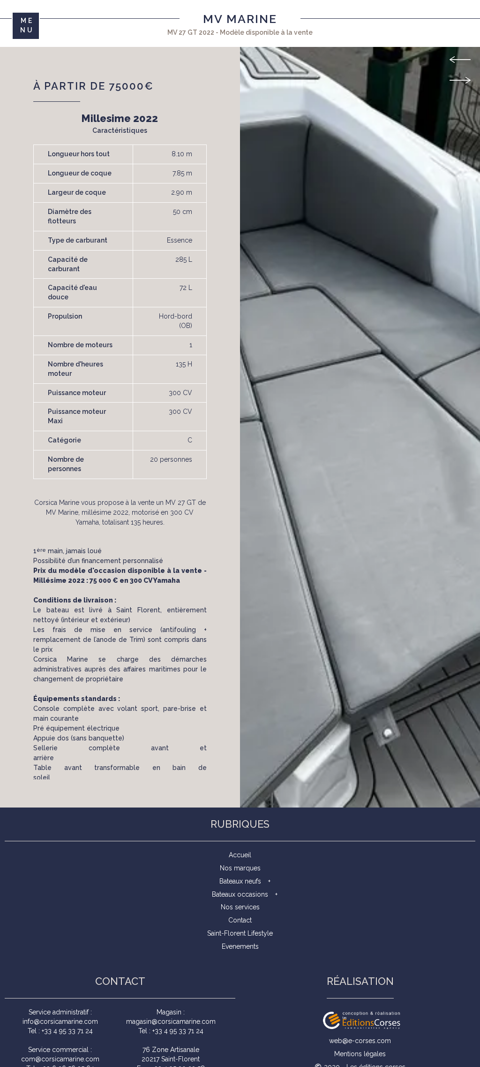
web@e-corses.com (360, 1040)
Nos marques (240, 868)
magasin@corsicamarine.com (171, 1021)
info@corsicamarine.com (60, 1021)
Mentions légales (360, 1054)
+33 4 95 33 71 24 (67, 1031)
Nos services (240, 907)
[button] (460, 66)
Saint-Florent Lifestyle (240, 933)
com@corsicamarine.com (60, 1059)
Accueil (240, 855)
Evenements (240, 946)
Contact (240, 920)
